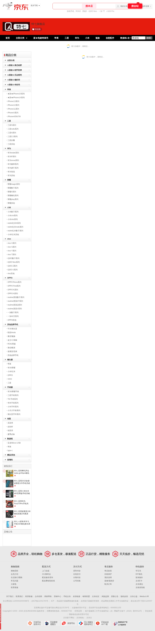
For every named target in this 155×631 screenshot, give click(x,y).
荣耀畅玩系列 (13, 195)
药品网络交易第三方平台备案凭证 (115, 601)
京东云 (89, 618)
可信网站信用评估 (35, 623)
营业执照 (148, 611)
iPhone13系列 (13, 101)
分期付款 (77, 577)
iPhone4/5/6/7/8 (14, 116)
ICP (52, 601)
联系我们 (19, 596)
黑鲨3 (84, 11)
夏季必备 (11, 434)
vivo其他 (11, 273)
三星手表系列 (13, 395)
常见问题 (14, 581)
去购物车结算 (143, 6)
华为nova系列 (13, 160)
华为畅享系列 (13, 164)
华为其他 (11, 175)
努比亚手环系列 (14, 414)
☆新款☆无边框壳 (14, 75)
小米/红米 (11, 371)
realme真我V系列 (15, 309)
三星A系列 (12, 133)
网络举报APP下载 (103, 623)
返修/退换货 (109, 581)
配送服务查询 (47, 577)
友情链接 (76, 596)
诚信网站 (69, 623)
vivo (9, 239)
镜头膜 (10, 360)
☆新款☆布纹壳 (13, 85)
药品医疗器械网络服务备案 (68, 601)
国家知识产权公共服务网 (120, 623)
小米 (87, 38)
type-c (10, 450)
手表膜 (10, 387)
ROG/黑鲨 (12, 344)
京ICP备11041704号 (39, 601)
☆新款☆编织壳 (13, 80)
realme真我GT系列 (15, 301)
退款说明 (108, 577)
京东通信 (139, 584)
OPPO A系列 (13, 293)
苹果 (56, 38)
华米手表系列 (13, 403)
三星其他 (11, 144)
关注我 (37, 29)
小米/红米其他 (13, 234)
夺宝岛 (138, 571)
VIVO (10, 379)
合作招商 (38, 596)
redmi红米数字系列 (15, 231)
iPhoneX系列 (13, 113)
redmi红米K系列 (14, 223)
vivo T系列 (12, 254)
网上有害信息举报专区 (86, 623)
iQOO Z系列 (12, 266)
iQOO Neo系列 (14, 262)
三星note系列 (13, 129)
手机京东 (67, 596)
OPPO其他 (12, 320)
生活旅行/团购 (16, 577)
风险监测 (105, 596)
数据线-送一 (126, 38)
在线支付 (77, 574)
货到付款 (77, 571)
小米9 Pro (110, 11)
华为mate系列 (13, 153)
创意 (9, 419)
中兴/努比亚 (12, 329)
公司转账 (77, 581)
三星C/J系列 (13, 136)
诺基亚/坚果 (12, 351)
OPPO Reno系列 (14, 282)
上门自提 (45, 571)
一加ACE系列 (13, 316)
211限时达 (46, 574)
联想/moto (12, 332)
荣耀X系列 (12, 192)
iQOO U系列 (13, 270)
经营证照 (78, 611)
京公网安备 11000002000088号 (16, 601)
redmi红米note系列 (15, 227)
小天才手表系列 (14, 410)
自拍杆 (10, 427)
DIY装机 (139, 574)
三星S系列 (12, 125)
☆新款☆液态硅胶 (14, 65)
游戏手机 (70, 11)
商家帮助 (48, 596)
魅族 (98, 38)
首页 (8, 38)
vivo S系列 (12, 247)
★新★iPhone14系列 (16, 97)
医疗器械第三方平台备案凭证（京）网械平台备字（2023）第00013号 (113, 611)
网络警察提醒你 (52, 623)
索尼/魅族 (11, 336)
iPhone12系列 (13, 105)
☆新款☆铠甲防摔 (14, 70)
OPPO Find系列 (14, 286)
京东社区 (95, 596)
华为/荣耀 (11, 368)
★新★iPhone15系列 (16, 94)
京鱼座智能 (140, 587)
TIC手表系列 (13, 399)
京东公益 (133, 596)
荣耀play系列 (13, 199)
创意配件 (110, 38)
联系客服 (14, 587)
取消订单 (108, 584)
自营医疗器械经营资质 (90, 601)
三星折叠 (11, 140)
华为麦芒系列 (13, 168)
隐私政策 (124, 596)
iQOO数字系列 (13, 258)
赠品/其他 (11, 455)
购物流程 (14, 571)
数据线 (10, 439)
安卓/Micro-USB (14, 443)
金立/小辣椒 (12, 340)
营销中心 (57, 596)
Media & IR (144, 596)
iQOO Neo (93, 11)
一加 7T (102, 11)
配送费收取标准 (48, 581)
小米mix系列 (13, 219)
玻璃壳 (10, 460)
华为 (77, 38)
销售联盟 (86, 596)
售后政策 (108, 571)
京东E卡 (139, 581)
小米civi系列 (13, 215)
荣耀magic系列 (14, 184)
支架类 (10, 423)
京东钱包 (80, 618)
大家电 (13, 584)
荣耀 (9, 180)
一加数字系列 (13, 312)
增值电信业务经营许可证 (79, 614)
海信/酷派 (11, 348)
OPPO (9, 278)
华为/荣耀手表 (13, 391)
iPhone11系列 (13, 109)
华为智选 (11, 172)
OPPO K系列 (13, 290)
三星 (67, 38)
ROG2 (78, 11)
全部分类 (20, 38)
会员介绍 (14, 574)
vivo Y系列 (12, 251)
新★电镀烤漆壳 (40, 38)
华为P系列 (12, 156)
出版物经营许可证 (79, 608)
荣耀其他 (11, 203)
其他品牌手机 (12, 324)
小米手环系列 (13, 407)
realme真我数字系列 (16, 297)
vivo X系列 (12, 243)
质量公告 (114, 596)
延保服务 (139, 577)
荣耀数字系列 (13, 188)
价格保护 (108, 574)
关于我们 (9, 596)
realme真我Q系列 (15, 305)
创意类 (10, 430)
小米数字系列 (13, 212)
